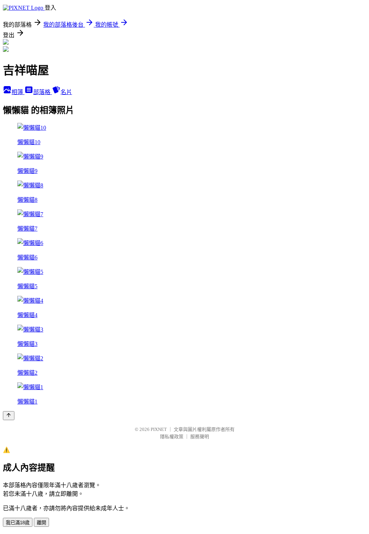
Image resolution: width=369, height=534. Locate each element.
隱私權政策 (171, 436)
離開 (41, 522)
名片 (66, 92)
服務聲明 (199, 436)
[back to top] (8, 415)
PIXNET (159, 429)
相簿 (18, 92)
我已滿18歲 (18, 522)
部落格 (42, 92)
